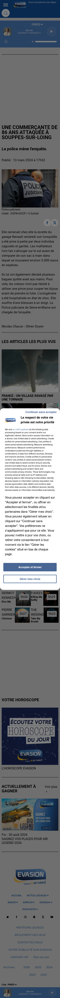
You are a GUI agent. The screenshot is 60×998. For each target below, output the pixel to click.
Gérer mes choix (30, 579)
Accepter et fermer (30, 567)
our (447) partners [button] (20, 429)
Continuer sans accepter (41, 412)
